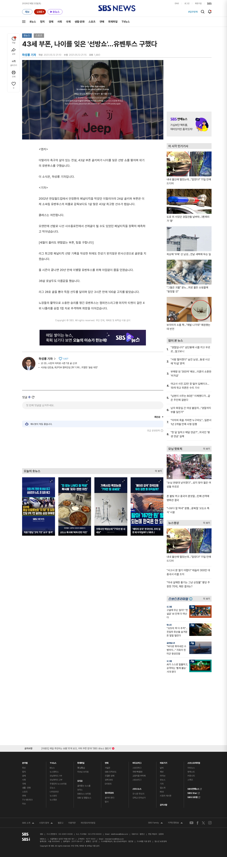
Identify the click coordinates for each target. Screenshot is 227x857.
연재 (107, 762)
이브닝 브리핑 (83, 772)
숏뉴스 (162, 780)
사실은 (107, 768)
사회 (59, 21)
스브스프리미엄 (193, 762)
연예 (102, 21)
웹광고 (60, 823)
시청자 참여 (46, 823)
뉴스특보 (53, 799)
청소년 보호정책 (161, 841)
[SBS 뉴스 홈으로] (116, 8)
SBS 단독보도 (110, 772)
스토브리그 (136, 780)
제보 (162, 772)
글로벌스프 (171, 643)
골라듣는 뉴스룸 (83, 786)
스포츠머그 (136, 768)
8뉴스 (33, 21)
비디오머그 (136, 762)
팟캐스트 (191, 772)
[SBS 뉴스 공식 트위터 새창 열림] (203, 823)
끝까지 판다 (109, 797)
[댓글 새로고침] (33, 397)
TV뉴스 (125, 21)
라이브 (162, 776)
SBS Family (155, 823)
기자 (162, 784)
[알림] (209, 11)
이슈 (24, 803)
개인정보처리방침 (88, 823)
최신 (24, 768)
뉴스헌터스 (54, 772)
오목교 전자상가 (139, 797)
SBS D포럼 (192, 797)
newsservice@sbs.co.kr (114, 839)
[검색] (202, 11)
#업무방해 (193, 11)
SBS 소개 (28, 823)
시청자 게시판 (165, 795)
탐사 (107, 801)
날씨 (162, 768)
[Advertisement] (93, 450)
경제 (51, 21)
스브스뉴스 (136, 788)
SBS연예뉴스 (193, 788)
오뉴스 (52, 788)
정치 (42, 21)
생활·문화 (80, 21)
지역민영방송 (175, 823)
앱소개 (162, 788)
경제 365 (109, 780)
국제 (68, 21)
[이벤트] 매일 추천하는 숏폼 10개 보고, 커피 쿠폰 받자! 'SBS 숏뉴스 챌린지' (76, 748)
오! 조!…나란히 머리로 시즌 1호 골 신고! (59, 363)
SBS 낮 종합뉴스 (84, 797)
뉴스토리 (53, 795)
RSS (162, 792)
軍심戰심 (81, 768)
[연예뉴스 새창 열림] (189, 124)
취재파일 (112, 21)
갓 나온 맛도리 (138, 793)
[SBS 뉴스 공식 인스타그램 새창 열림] (210, 823)
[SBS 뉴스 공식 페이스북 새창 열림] (197, 823)
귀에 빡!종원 (137, 772)
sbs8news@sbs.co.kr (119, 834)
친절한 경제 (109, 776)
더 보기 (157, 470)
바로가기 (163, 762)
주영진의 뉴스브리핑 (58, 784)
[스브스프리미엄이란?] (191, 599)
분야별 (25, 762)
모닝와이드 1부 (56, 776)
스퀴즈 (190, 780)
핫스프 (169, 625)
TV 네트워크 (27, 799)
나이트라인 (54, 792)
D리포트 (108, 784)
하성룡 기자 (46, 358)
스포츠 (92, 21)
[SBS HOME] (209, 3)
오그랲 (169, 607)
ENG (177, 3)
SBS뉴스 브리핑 (84, 793)
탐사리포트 (109, 792)
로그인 (186, 3)
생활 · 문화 (26, 788)
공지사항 (163, 805)
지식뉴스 (191, 768)
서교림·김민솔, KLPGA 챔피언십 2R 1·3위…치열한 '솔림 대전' (69, 367)
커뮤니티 (191, 776)
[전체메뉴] (24, 22)
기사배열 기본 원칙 (144, 841)
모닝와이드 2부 (56, 780)
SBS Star (192, 792)
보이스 (80, 790)
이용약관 (72, 823)
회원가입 (198, 3)
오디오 (80, 780)
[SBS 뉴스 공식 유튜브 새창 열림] (191, 823)
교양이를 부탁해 (139, 776)
